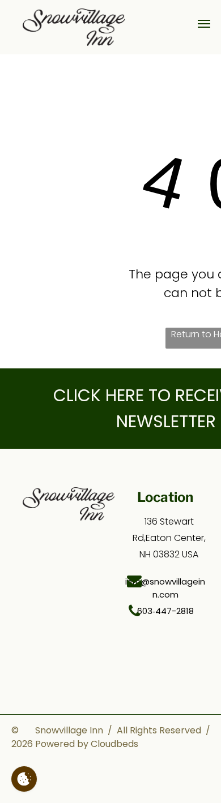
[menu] (204, 23)
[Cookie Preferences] (24, 779)
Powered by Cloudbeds (86, 743)
